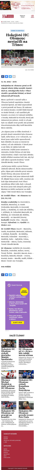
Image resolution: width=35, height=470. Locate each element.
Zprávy (5, 449)
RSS (6, 442)
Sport (13, 21)
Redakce (6, 437)
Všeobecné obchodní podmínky (12, 440)
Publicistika (7, 457)
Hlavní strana (7, 21)
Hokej (17, 21)
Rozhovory (6, 450)
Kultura (6, 452)
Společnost (7, 454)
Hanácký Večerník (8, 16)
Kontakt (6, 438)
